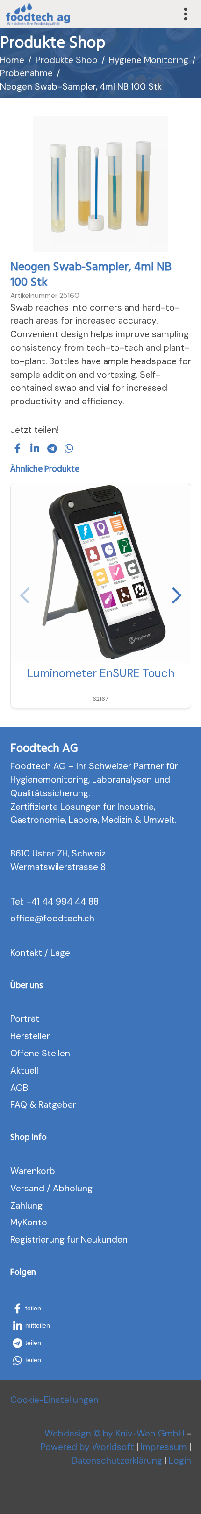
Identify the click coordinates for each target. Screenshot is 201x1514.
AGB (19, 1088)
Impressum (164, 1447)
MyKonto (28, 1222)
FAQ (18, 1105)
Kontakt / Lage (40, 953)
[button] (17, 448)
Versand (27, 1188)
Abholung (73, 1188)
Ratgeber (57, 1105)
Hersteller (30, 1036)
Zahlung (26, 1205)
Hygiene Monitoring (148, 60)
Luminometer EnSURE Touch (100, 673)
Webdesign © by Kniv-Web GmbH (114, 1433)
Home (12, 60)
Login (180, 1460)
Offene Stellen (40, 1053)
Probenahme (26, 73)
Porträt (24, 1019)
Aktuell (24, 1070)
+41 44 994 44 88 (62, 901)
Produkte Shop (67, 60)
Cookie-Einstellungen (54, 1400)
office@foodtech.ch (52, 918)
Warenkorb (32, 1171)
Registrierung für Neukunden (69, 1239)
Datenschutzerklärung (117, 1460)
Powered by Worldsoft (87, 1447)
